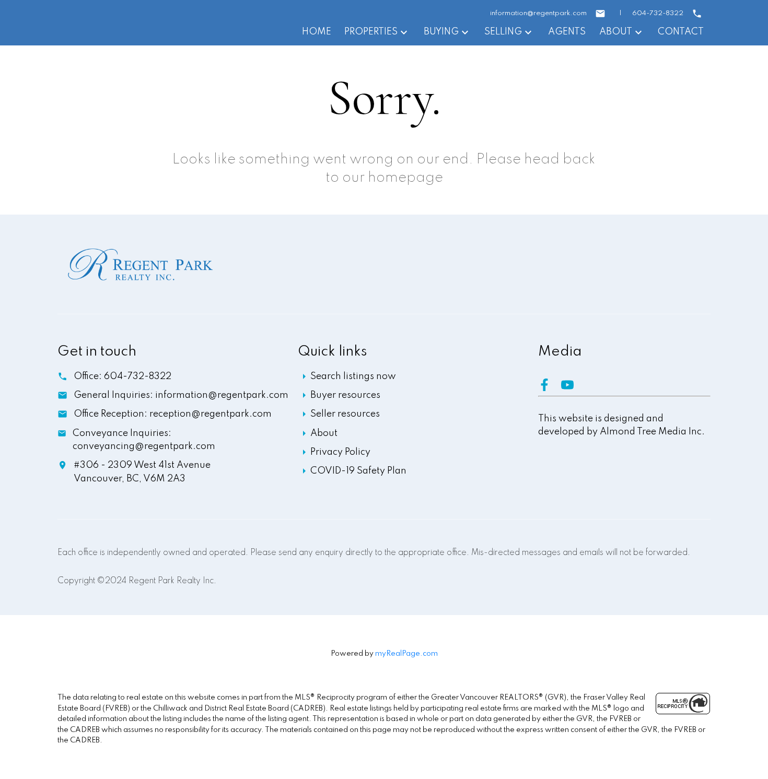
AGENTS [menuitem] (567, 32)
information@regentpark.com (538, 13)
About (324, 433)
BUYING (441, 32)
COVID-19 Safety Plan (358, 471)
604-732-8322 (657, 13)
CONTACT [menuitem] (681, 32)
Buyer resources (345, 395)
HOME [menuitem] (316, 32)
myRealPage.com (406, 653)
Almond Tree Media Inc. (652, 431)
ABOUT (615, 32)
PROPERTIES (371, 32)
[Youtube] (571, 388)
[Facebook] (549, 388)
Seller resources (345, 414)
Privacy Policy (340, 452)
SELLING (503, 32)
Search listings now (353, 376)
